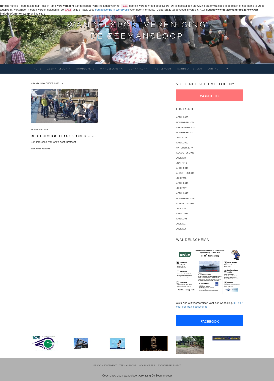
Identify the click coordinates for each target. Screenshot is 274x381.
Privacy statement (105, 365)
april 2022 (182, 142)
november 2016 (185, 198)
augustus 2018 (185, 172)
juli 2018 (181, 177)
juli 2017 (181, 188)
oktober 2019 (184, 147)
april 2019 (182, 167)
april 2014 (182, 213)
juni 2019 (181, 162)
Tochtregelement (169, 365)
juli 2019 (181, 157)
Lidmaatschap (138, 68)
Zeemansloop (57, 68)
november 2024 (185, 122)
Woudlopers (85, 68)
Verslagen (163, 68)
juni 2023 (181, 137)
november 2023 (185, 132)
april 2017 (182, 193)
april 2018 (182, 183)
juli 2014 (181, 208)
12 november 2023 (39, 129)
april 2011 (182, 218)
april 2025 (182, 117)
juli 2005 (181, 228)
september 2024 (186, 127)
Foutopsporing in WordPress (112, 9)
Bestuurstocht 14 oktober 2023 (63, 135)
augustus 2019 (185, 152)
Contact (214, 68)
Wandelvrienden (189, 68)
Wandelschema (111, 68)
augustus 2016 (185, 203)
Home (38, 68)
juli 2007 (181, 223)
